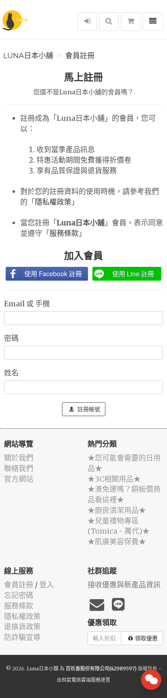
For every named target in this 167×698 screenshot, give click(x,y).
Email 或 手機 (27, 303)
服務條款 (64, 233)
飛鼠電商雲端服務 (81, 680)
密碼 (12, 338)
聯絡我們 (18, 468)
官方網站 (18, 479)
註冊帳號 (88, 409)
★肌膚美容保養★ (117, 541)
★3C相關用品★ (114, 479)
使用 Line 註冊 (133, 273)
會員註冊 (79, 55)
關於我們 (18, 457)
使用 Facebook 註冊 (53, 273)
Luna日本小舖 (28, 55)
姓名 (12, 372)
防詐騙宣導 (22, 637)
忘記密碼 (18, 595)
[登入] (87, 21)
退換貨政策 (22, 626)
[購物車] (131, 21)
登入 (46, 584)
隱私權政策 (53, 202)
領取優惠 (146, 638)
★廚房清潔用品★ (117, 510)
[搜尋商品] (109, 21)
